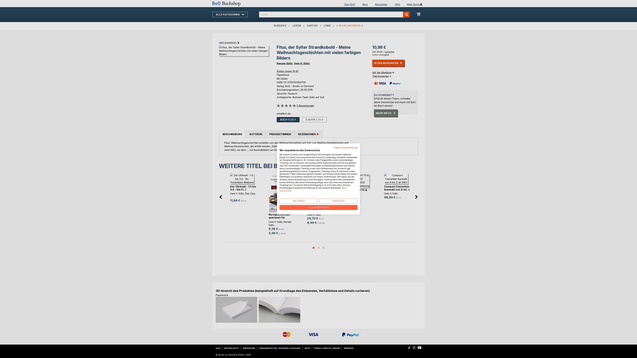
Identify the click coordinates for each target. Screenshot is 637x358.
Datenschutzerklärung (345, 147)
